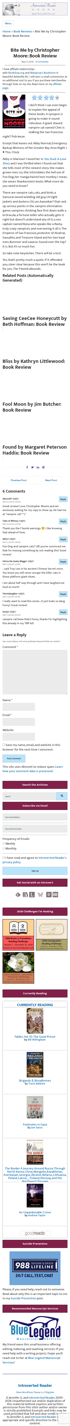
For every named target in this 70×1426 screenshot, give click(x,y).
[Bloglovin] (49, 894)
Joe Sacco (36, 1127)
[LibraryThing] (32, 894)
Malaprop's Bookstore (43, 73)
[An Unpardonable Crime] (35, 1195)
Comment (10, 647)
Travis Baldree (36, 1083)
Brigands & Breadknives (35, 1080)
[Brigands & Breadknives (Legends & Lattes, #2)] (35, 1064)
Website (8, 730)
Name (7, 700)
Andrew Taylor (37, 1215)
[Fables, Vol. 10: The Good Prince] (35, 1020)
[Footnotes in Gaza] (35, 1107)
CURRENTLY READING (35, 1005)
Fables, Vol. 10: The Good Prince (35, 1036)
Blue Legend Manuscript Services (31, 1360)
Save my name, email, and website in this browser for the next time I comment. (31, 747)
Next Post (51, 480)
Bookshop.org (16, 73)
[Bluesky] (40, 894)
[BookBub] (55, 894)
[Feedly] (18, 894)
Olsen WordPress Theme (28, 1392)
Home (7, 31)
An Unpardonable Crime (35, 1212)
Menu (8, 23)
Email (7, 715)
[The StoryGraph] (25, 894)
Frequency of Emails (16, 839)
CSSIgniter (49, 1392)
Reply (63, 499)
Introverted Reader (35, 1385)
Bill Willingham (37, 1039)
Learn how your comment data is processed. (33, 769)
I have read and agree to (35, 860)
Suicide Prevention (23, 1298)
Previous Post (19, 480)
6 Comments (42, 62)
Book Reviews (23, 31)
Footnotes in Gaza (35, 1124)
